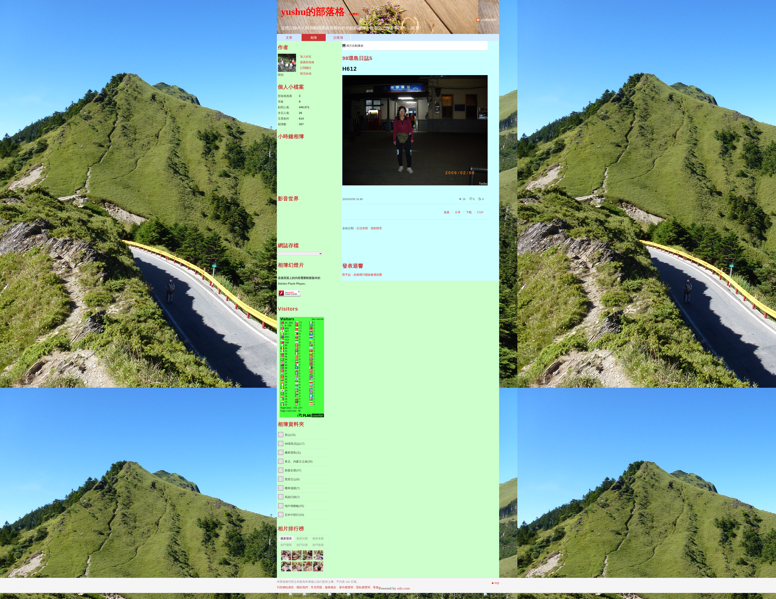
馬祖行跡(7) (292, 497)
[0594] (318, 566)
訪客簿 (338, 37)
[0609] (286, 555)
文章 (289, 37)
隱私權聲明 (363, 587)
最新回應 (302, 538)
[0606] (307, 555)
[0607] (297, 555)
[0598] (297, 566)
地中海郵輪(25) (294, 506)
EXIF (480, 212)
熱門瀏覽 (286, 544)
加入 (466, 596)
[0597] (307, 566)
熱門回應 (302, 544)
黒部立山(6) (292, 479)
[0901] (286, 566)
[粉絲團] (290, 594)
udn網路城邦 (489, 19)
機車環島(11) (293, 452)
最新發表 (286, 538)
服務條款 (330, 587)
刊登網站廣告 (285, 587)
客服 (376, 587)
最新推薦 (318, 538)
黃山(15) (290, 434)
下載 (469, 212)
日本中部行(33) (294, 514)
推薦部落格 (307, 62)
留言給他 (305, 73)
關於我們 (302, 587)
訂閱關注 (305, 67)
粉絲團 (297, 596)
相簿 (313, 37)
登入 (458, 596)
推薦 (446, 212)
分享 (458, 212)
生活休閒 (362, 228)
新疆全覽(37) (293, 470)
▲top (495, 583)
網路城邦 (477, 596)
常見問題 (316, 587)
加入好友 (305, 56)
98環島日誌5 (357, 58)
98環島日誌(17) (295, 443)
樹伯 (281, 74)
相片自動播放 (354, 45)
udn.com (403, 588)
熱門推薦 (318, 544)
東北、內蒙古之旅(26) (299, 461)
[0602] (318, 555)
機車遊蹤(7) (292, 488)
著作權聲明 (346, 587)
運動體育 (376, 228)
